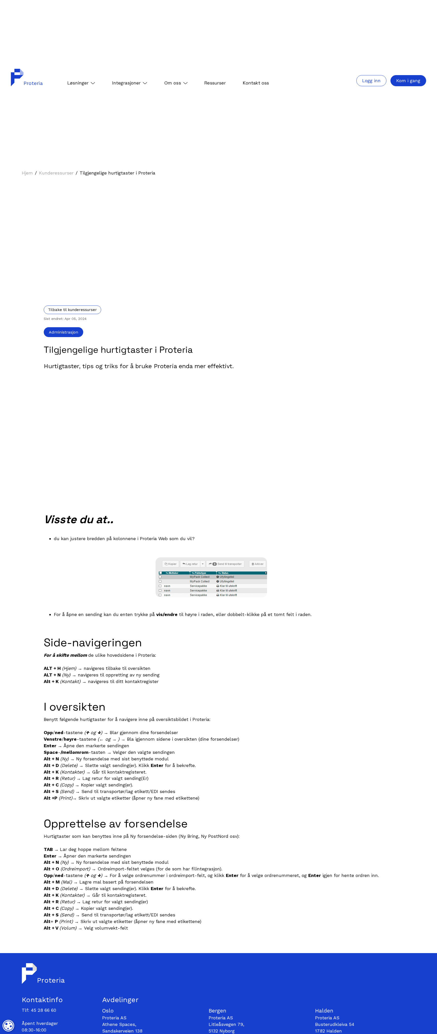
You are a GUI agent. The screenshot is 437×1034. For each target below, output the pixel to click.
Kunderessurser (56, 172)
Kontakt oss (256, 83)
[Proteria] (14, 77)
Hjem (27, 172)
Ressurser (215, 83)
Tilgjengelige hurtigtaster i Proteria (117, 172)
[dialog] (8, 1025)
